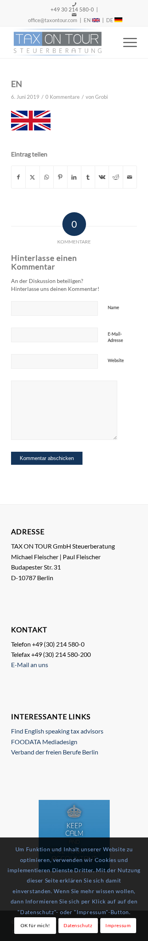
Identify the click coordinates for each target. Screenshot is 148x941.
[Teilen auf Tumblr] (88, 177)
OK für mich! (35, 925)
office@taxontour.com (52, 20)
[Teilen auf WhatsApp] (46, 177)
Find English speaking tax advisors (57, 731)
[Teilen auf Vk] (102, 177)
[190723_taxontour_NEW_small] (61, 42)
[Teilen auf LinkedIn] (74, 177)
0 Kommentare (62, 97)
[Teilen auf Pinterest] (60, 177)
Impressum (118, 925)
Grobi (101, 97)
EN (88, 20)
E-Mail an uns (29, 664)
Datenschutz (78, 925)
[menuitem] (126, 42)
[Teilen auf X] (32, 177)
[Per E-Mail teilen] (130, 177)
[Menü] (126, 42)
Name (113, 307)
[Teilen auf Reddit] (115, 177)
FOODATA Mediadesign (44, 741)
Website (116, 360)
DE (110, 20)
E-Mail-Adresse (115, 337)
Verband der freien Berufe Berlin (54, 752)
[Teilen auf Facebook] (18, 177)
